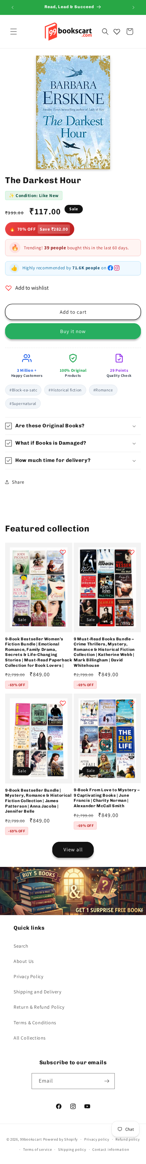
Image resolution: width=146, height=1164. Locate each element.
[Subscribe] (106, 1081)
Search (21, 946)
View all (73, 849)
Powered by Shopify (60, 1139)
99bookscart (31, 1139)
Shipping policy (72, 1149)
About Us (24, 961)
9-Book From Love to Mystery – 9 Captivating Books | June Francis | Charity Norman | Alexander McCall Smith (107, 798)
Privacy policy (96, 1139)
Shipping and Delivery (37, 992)
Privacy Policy (28, 976)
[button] (13, 31)
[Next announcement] (133, 7)
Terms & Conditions (35, 1023)
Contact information (110, 1149)
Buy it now (73, 331)
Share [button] (18, 482)
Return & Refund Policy (39, 1007)
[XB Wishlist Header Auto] (117, 31)
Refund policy (127, 1139)
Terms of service (37, 1149)
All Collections (30, 1038)
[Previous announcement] (12, 7)
